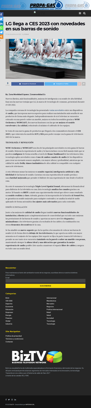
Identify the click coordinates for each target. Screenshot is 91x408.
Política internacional (54, 309)
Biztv (7, 298)
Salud (49, 315)
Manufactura (51, 301)
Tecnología (51, 324)
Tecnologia (51, 321)
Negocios (50, 306)
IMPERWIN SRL (30, 404)
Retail (49, 312)
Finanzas (9, 318)
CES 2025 (9, 301)
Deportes (9, 304)
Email (7, 278)
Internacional (51, 298)
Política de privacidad (14, 336)
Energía (8, 315)
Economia (9, 306)
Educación (9, 309)
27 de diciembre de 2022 (13, 34)
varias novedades (56, 110)
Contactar (9, 342)
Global (26, 34)
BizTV (12, 404)
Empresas (9, 312)
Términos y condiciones (14, 339)
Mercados (50, 304)
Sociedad (50, 318)
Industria (9, 324)
